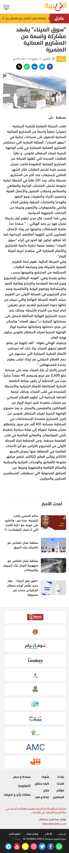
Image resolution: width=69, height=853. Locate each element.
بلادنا (61, 776)
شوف (45, 776)
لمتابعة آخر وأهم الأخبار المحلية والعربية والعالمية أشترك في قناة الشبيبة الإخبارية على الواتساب (36, 810)
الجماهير (58, 797)
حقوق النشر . (14, 833)
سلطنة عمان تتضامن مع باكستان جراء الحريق (23, 20)
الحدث (60, 783)
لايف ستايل (41, 783)
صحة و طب (42, 797)
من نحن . (61, 833)
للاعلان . (48, 833)
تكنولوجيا (24, 785)
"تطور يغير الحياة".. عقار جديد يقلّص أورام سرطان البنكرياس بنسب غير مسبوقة (22, 588)
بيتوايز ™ (16, 838)
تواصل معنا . (32, 833)
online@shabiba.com (54, 823)
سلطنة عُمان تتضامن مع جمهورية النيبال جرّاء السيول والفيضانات (20, 565)
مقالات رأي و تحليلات (17, 794)
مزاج (46, 790)
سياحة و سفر (22, 776)
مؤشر (61, 59)
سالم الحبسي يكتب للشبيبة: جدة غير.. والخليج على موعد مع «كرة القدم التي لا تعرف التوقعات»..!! (21, 523)
